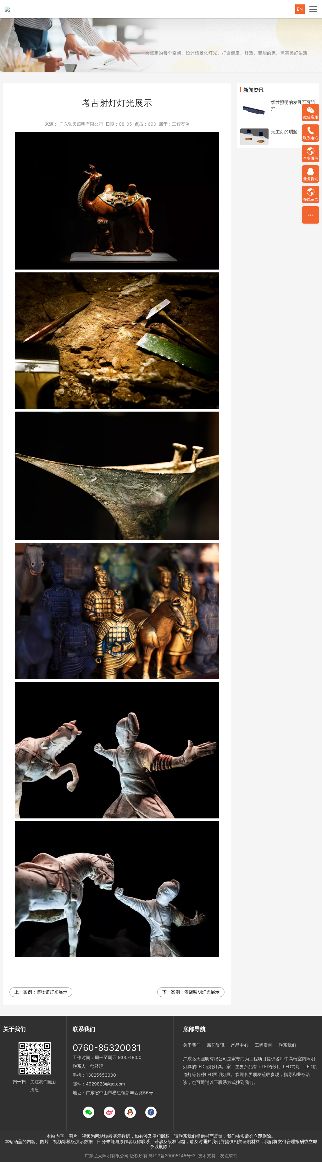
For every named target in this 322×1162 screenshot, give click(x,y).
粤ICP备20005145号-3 (172, 1155)
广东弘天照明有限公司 (81, 124)
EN (300, 9)
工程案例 (181, 124)
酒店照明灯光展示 (201, 991)
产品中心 (239, 1045)
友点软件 (229, 1155)
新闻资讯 (216, 1045)
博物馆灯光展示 (51, 991)
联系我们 (287, 1045)
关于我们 (192, 1045)
